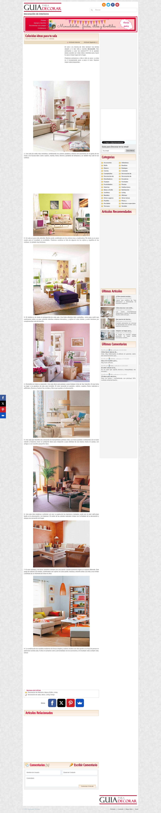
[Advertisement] (44, 62)
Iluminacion (125, 190)
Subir (136, 809)
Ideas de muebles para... (109, 361)
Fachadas (125, 182)
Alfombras (125, 163)
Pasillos (106, 201)
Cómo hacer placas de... (109, 352)
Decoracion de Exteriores (126, 174)
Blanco (106, 168)
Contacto (120, 809)
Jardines (107, 192)
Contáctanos (42, 28)
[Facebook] (52, 703)
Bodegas (125, 168)
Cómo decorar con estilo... (124, 308)
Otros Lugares (109, 198)
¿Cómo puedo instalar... (123, 296)
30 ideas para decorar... (109, 376)
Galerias (106, 187)
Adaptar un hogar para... (124, 331)
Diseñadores (108, 179)
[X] (61, 703)
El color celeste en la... (108, 368)
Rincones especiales (129, 203)
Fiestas (124, 184)
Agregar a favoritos (40, 23)
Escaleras (125, 179)
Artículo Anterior (74, 42)
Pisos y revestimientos (127, 202)
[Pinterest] (70, 703)
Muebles (106, 195)
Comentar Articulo (87, 786)
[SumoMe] (80, 703)
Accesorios (108, 163)
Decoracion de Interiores (36, 692)
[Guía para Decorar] (43, 7)
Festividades (108, 184)
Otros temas (126, 198)
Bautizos (124, 165)
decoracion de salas (34, 695)
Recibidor (107, 203)
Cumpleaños (108, 173)
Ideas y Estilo (48, 692)
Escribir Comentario (85, 765)
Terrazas (107, 206)
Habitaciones (126, 187)
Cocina (106, 171)
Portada (43, 20)
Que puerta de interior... (123, 319)
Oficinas (124, 195)
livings (52, 695)
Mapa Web (129, 809)
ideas (43, 695)
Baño (105, 165)
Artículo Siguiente (90, 42)
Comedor (125, 171)
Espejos (106, 182)
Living (56, 692)
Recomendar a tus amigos (37, 25)
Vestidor (124, 206)
